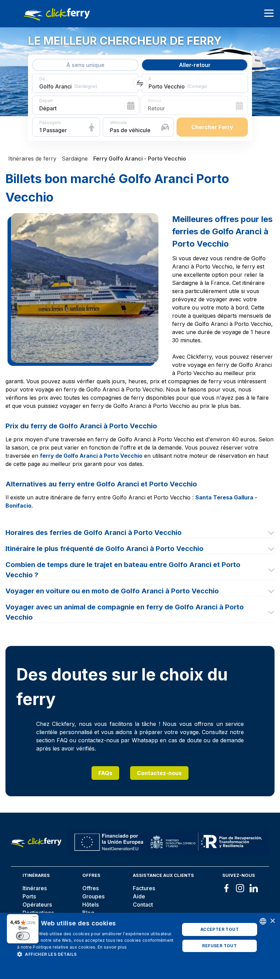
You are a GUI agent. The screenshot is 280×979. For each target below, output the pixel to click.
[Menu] (34, 918)
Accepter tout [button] (219, 929)
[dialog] (140, 946)
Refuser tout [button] (219, 945)
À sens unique (85, 64)
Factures (144, 888)
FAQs (105, 773)
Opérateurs (37, 904)
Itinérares (35, 888)
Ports (29, 896)
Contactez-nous (159, 773)
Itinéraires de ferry (32, 158)
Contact (143, 904)
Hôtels (90, 904)
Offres (90, 888)
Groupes (93, 896)
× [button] (272, 921)
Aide (139, 896)
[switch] (23, 936)
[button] (96, 954)
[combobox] (263, 921)
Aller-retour (195, 64)
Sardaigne (75, 158)
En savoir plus (112, 947)
